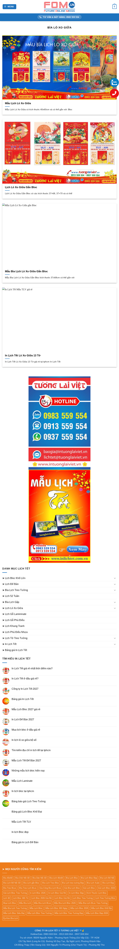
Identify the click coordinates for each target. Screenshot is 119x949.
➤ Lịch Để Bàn (10, 584)
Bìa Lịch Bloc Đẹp (89, 878)
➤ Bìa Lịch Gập (10, 602)
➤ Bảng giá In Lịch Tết (14, 650)
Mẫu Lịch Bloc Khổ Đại (101, 908)
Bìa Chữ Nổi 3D (22, 878)
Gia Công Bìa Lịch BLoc (50, 888)
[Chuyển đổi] (115, 578)
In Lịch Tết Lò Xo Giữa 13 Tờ (22, 355)
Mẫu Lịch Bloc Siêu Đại (13, 913)
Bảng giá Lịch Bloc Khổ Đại (27, 811)
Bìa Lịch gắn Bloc (31, 883)
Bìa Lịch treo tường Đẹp (73, 883)
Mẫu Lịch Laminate (22, 781)
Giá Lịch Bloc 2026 (106, 888)
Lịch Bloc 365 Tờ (21, 898)
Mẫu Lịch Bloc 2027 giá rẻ (26, 709)
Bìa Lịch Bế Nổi (107, 878)
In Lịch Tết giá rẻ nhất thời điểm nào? (32, 668)
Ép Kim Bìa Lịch (10, 918)
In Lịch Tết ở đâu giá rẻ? (25, 678)
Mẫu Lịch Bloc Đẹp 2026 (97, 913)
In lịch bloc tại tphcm (23, 791)
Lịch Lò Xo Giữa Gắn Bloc (21, 187)
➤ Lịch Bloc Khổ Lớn (13, 578)
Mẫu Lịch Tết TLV (21, 821)
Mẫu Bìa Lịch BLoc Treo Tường (93, 903)
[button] (9, 6)
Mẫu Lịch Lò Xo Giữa (18, 103)
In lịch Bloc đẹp (20, 832)
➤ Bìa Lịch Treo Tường (15, 590)
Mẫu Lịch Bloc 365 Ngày (56, 908)
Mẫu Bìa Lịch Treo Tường (15, 908)
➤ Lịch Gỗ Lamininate (14, 614)
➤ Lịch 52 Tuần (10, 596)
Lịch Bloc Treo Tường (83, 898)
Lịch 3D (6, 898)
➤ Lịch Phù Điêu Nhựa (15, 632)
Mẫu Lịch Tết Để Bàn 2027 (26, 760)
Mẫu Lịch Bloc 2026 (79, 908)
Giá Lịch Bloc (89, 888)
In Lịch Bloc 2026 (37, 893)
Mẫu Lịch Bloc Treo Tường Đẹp (69, 913)
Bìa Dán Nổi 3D (39, 878)
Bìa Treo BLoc (9, 888)
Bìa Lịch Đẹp (108, 883)
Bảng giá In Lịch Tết (23, 699)
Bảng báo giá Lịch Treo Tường (29, 801)
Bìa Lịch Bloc (72, 878)
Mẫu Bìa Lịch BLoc (42, 903)
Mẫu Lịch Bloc (36, 908)
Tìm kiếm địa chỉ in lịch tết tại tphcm (31, 750)
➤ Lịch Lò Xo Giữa (12, 608)
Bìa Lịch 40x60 (56, 878)
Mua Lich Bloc (9, 903)
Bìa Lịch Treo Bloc (50, 883)
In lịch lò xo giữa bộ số (24, 740)
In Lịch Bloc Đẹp (76, 893)
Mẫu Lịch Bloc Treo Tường (39, 913)
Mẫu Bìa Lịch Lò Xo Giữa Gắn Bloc (26, 271)
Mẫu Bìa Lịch (25, 903)
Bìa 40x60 (7, 878)
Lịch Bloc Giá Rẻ (62, 898)
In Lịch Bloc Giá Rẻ (57, 893)
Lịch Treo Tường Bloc (105, 898)
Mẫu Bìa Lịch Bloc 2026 (65, 903)
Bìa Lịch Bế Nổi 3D (11, 883)
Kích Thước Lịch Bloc (97, 893)
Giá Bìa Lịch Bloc (72, 888)
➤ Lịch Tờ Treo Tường (14, 638)
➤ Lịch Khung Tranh (13, 626)
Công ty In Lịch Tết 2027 (25, 688)
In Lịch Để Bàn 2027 (23, 719)
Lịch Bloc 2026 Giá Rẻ (41, 898)
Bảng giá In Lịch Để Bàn (25, 842)
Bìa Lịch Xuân (93, 883)
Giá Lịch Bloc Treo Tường (15, 893)
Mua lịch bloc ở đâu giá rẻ (26, 729)
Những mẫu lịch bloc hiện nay (28, 770)
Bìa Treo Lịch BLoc (28, 888)
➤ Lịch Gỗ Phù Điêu (13, 620)
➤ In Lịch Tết (9, 644)
